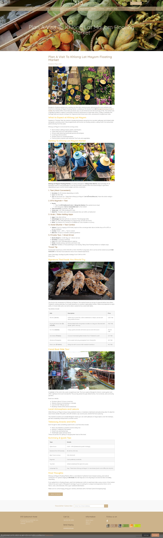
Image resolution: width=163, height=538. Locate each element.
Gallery (93, 8)
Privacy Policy (89, 520)
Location (101, 8)
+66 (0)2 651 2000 (68, 520)
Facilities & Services (71, 8)
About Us (88, 522)
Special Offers (84, 8)
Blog (115, 8)
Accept (155, 535)
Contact (109, 8)
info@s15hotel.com (68, 528)
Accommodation (56, 8)
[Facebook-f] (107, 521)
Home (47, 8)
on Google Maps (66, 198)
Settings (146, 535)
